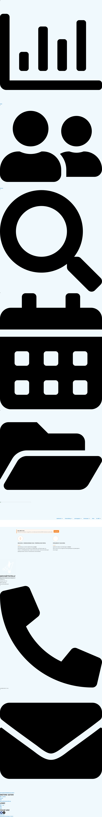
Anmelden (56, 531)
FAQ (1, 799)
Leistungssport (77, 518)
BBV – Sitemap (3, 796)
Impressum (2, 814)
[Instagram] (4, 812)
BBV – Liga (2, 805)
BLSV (1, 808)
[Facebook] (1, 812)
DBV (1, 806)
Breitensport (86, 518)
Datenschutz (2, 816)
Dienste (1, 798)
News (93, 518)
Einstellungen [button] (7, 816)
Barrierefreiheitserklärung (5, 801)
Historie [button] (11, 816)
